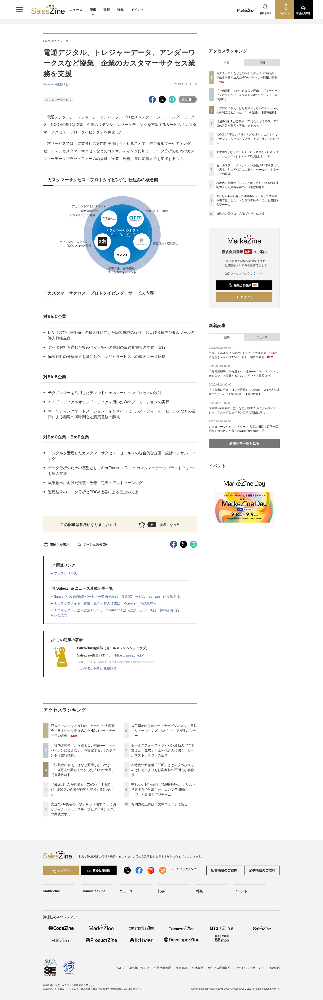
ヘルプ (120, 968)
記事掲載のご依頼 (262, 870)
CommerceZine (94, 890)
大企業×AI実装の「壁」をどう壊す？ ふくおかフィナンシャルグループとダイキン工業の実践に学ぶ (83, 809)
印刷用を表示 (60, 544)
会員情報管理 (162, 968)
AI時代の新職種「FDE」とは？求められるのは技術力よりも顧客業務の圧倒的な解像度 (162, 769)
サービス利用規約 (219, 968)
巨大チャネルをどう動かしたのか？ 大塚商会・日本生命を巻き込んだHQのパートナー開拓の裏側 (83, 730)
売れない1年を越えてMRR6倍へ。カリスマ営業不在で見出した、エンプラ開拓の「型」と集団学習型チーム (163, 789)
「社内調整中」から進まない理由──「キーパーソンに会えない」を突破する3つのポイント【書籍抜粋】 (83, 750)
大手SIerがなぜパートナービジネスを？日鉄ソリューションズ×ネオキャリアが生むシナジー (164, 730)
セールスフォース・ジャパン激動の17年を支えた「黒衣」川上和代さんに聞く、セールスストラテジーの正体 (163, 750)
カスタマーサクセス (58, 99)
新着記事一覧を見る (244, 443)
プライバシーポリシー (249, 968)
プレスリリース (65, 573)
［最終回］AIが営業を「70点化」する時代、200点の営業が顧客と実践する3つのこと (83, 789)
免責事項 (181, 968)
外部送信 (274, 968)
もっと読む (59, 615)
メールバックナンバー (247, 273)
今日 (227, 62)
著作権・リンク (139, 968)
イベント (137, 9)
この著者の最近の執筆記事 (97, 668)
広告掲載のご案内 (224, 870)
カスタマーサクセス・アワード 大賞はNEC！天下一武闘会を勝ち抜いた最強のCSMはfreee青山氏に (243, 428)
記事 (93, 9)
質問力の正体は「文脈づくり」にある (159, 804)
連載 (106, 9)
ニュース (76, 9)
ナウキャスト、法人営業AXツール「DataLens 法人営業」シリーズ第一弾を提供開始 (116, 610)
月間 (262, 62)
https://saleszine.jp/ (129, 655)
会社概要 (197, 968)
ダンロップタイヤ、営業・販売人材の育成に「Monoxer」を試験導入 (105, 603)
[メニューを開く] (19, 9)
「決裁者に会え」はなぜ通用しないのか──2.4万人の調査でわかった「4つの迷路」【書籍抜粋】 (83, 769)
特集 (120, 9)
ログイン (246, 297)
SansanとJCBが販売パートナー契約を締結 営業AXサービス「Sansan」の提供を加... (118, 596)
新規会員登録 (246, 285)
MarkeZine (51, 890)
